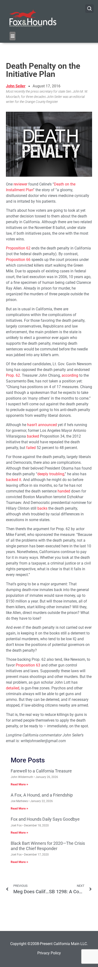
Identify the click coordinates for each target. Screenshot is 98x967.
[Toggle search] (89, 8)
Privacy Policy (49, 953)
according (70, 375)
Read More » (19, 784)
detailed (12, 688)
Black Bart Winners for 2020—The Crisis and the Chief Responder (48, 846)
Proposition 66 (18, 259)
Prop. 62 (13, 375)
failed (31, 447)
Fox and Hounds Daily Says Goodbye (45, 819)
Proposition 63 (28, 665)
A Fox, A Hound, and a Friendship (42, 795)
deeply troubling (50, 474)
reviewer (20, 184)
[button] (12, 36)
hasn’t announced (42, 425)
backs (42, 508)
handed (64, 491)
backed (33, 436)
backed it (13, 479)
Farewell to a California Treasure (41, 770)
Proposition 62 (18, 248)
